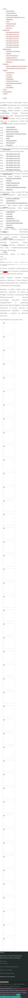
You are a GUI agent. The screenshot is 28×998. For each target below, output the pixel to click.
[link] (5, 98)
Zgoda (18, 994)
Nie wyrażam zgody (5, 997)
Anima (18, 988)
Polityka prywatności (15, 997)
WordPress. (25, 988)
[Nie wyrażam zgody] (21, 997)
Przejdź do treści (4, 117)
